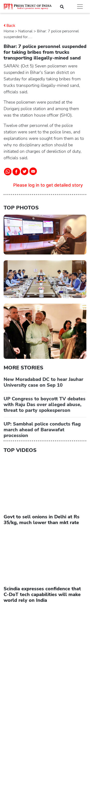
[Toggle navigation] (79, 6)
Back (10, 25)
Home (9, 31)
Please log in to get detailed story (48, 185)
